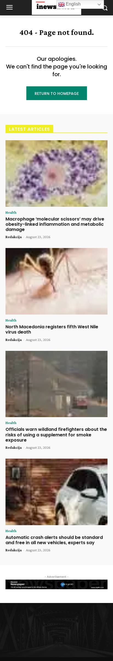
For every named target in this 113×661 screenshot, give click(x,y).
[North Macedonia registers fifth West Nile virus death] (56, 281)
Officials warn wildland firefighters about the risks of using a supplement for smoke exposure (56, 434)
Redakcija (13, 237)
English (73, 4)
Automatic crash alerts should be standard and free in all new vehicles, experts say (54, 540)
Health (10, 212)
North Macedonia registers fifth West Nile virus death (51, 329)
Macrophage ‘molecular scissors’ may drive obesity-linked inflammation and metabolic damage (54, 224)
